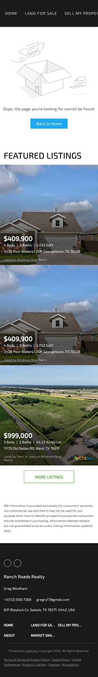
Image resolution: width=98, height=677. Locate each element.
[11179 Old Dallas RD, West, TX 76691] (49, 415)
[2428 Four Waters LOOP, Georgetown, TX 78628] (49, 215)
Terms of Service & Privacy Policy (27, 659)
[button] (17, 625)
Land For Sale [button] (41, 13)
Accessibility (70, 664)
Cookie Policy (61, 659)
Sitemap (54, 664)
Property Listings (34, 664)
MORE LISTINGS (49, 476)
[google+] (17, 563)
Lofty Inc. (32, 650)
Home (11, 13)
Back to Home (49, 123)
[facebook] (7, 563)
